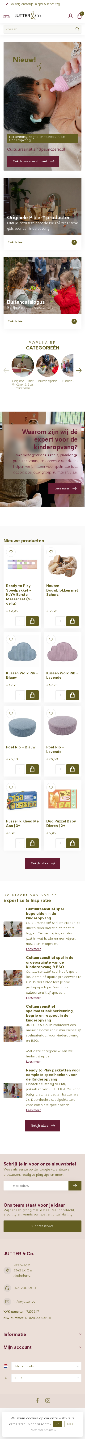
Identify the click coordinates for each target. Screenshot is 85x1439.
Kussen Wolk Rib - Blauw (22, 675)
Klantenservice (42, 1226)
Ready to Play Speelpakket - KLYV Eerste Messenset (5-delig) (19, 595)
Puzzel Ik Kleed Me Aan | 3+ (22, 823)
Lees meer (33, 949)
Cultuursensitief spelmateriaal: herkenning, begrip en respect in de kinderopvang (50, 1013)
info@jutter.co (24, 1301)
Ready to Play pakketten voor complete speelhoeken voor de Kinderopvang (53, 1074)
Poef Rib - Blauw (20, 747)
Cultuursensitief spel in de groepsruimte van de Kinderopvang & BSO (49, 962)
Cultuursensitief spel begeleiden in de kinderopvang (45, 913)
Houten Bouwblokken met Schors (62, 590)
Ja (58, 1424)
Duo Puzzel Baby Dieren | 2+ (61, 823)
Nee (70, 1424)
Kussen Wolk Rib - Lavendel (62, 675)
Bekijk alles (39, 863)
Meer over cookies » (43, 1430)
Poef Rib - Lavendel (55, 749)
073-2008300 (24, 1288)
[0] (79, 15)
